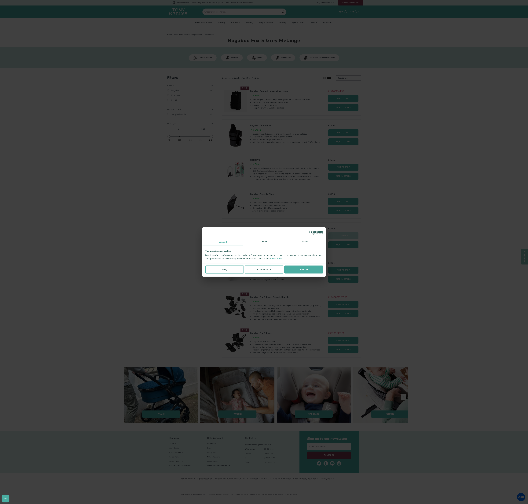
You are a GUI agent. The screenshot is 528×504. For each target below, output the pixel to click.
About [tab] (305, 241)
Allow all (303, 269)
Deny (224, 269)
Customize (262, 269)
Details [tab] (264, 241)
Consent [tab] (223, 242)
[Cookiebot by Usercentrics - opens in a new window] (311, 232)
